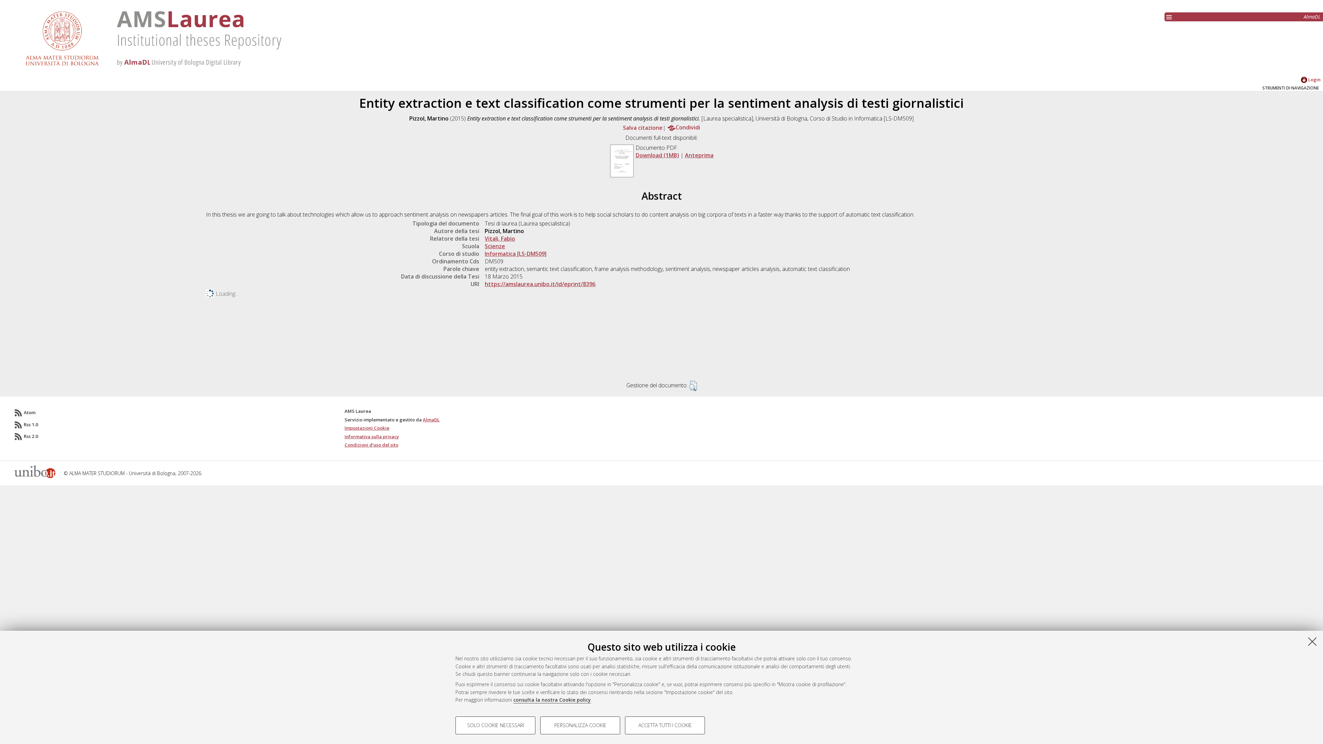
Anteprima (699, 155)
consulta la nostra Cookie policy (552, 699)
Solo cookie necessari (495, 725)
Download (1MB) (657, 155)
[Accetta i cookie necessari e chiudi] (1312, 641)
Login (1314, 79)
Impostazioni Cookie (367, 428)
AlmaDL (1312, 16)
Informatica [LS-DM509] (515, 254)
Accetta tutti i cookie (665, 725)
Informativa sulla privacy (372, 436)
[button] (693, 386)
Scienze (495, 246)
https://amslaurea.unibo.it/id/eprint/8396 (540, 284)
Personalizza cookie (580, 725)
